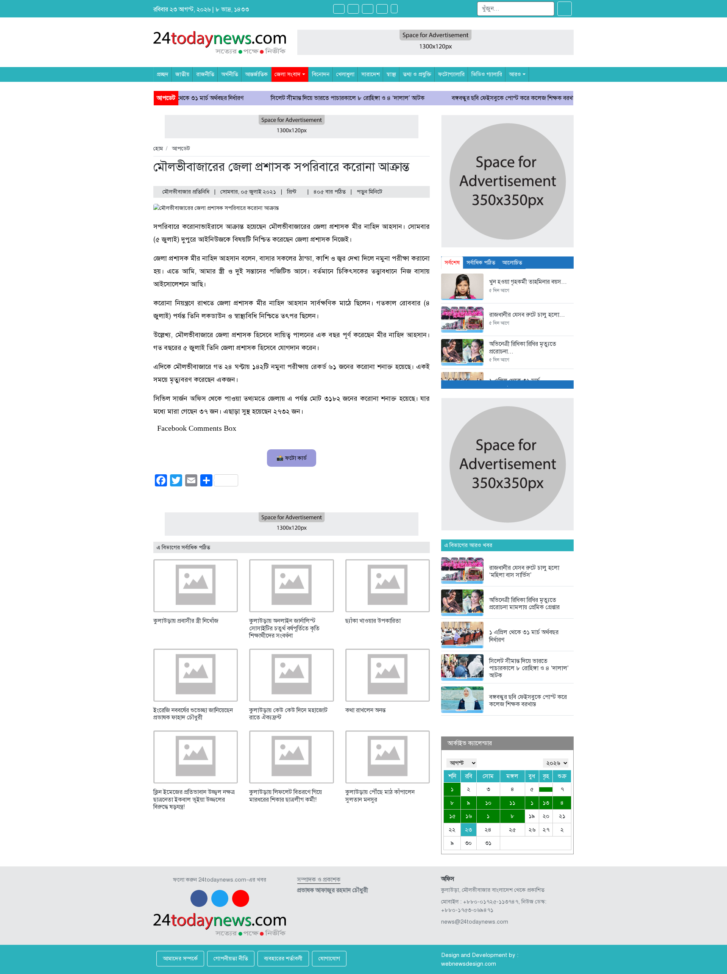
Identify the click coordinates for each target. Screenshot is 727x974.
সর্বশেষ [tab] (452, 262)
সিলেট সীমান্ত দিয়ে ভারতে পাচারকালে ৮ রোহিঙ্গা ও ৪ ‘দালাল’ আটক (309, 98)
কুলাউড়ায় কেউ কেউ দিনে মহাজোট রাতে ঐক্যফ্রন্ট (288, 714)
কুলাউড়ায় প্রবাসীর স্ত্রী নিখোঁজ (185, 621)
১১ (512, 802)
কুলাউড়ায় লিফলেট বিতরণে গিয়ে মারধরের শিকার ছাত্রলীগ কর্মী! (285, 795)
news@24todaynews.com (474, 921)
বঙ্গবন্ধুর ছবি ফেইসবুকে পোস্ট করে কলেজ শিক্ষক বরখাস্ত (476, 98)
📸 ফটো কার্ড (291, 458)
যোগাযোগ (329, 958)
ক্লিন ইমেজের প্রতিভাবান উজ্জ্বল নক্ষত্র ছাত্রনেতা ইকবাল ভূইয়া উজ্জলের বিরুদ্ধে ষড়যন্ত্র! (194, 799)
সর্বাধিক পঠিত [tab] (480, 262)
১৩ (546, 802)
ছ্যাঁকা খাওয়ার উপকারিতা (373, 621)
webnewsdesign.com (468, 963)
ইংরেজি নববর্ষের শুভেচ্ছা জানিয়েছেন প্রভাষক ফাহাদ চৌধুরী (193, 714)
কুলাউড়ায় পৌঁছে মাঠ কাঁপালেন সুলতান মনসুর (380, 795)
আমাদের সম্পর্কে (180, 958)
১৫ (452, 816)
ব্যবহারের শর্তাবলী (283, 958)
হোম (158, 148)
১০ (488, 802)
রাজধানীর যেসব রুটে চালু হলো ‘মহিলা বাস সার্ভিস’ (524, 571)
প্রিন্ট (292, 191)
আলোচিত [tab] (512, 262)
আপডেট (181, 148)
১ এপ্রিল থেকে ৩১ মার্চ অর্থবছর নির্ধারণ (524, 635)
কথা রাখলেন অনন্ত (365, 710)
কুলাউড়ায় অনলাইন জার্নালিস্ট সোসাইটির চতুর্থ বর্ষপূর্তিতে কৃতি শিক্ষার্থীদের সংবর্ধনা (284, 628)
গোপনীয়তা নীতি (231, 958)
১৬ (468, 816)
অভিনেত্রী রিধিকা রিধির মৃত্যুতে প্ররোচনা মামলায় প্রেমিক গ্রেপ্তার (524, 603)
